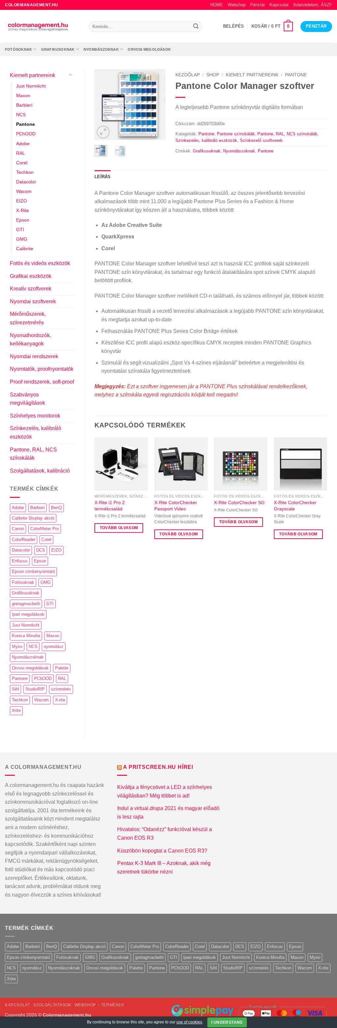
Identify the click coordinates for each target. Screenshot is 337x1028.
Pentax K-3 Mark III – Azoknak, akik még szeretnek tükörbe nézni (164, 867)
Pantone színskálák (236, 133)
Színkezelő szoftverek (261, 140)
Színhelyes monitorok (35, 416)
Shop (212, 74)
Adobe (23, 143)
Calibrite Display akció (33, 518)
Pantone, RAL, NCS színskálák (33, 454)
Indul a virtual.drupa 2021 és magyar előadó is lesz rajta (168, 812)
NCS (21, 114)
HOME (216, 4)
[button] (233, 26)
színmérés (61, 689)
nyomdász (54, 646)
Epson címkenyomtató (33, 571)
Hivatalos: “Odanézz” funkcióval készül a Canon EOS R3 (164, 833)
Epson (22, 220)
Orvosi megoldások (149, 49)
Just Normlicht (31, 86)
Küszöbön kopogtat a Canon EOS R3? (162, 850)
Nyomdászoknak (101, 49)
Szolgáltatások (52, 1005)
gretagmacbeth (26, 603)
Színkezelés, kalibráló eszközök (35, 432)
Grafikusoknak (58, 49)
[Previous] (104, 104)
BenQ (56, 507)
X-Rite (22, 210)
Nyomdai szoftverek (33, 301)
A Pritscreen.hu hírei (158, 767)
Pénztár (257, 4)
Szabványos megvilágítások (27, 399)
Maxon (23, 95)
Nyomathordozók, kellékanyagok (30, 340)
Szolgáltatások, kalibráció (40, 470)
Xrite (16, 710)
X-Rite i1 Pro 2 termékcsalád (109, 505)
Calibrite (24, 248)
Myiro (17, 646)
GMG (21, 239)
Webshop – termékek (99, 1005)
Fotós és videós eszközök (40, 263)
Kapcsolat (279, 4)
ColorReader (23, 539)
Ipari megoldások (28, 614)
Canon (18, 528)
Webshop (237, 4)
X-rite (60, 699)
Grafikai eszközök (30, 276)
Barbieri (24, 105)
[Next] (156, 104)
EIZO (21, 200)
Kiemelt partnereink (32, 75)
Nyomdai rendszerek (34, 356)
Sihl (15, 689)
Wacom (24, 191)
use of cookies (189, 1022)
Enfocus (20, 560)
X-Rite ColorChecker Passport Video (175, 505)
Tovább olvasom (119, 528)
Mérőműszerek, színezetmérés (28, 318)
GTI (20, 229)
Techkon (25, 172)
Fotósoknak (18, 49)
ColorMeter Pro (44, 528)
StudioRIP (35, 689)
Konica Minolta (26, 635)
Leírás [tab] (102, 176)
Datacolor (26, 181)
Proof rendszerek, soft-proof (42, 382)
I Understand (227, 1022)
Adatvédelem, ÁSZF (312, 4)
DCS (40, 550)
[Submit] (195, 26)
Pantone (25, 124)
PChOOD (26, 133)
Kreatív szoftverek (30, 288)
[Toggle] (70, 75)
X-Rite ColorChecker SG (239, 502)
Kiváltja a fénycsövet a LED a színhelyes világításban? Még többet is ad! (164, 791)
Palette (61, 667)
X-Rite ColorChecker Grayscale (295, 505)
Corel (21, 162)
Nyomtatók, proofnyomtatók (41, 369)
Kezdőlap (187, 74)
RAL (20, 153)
